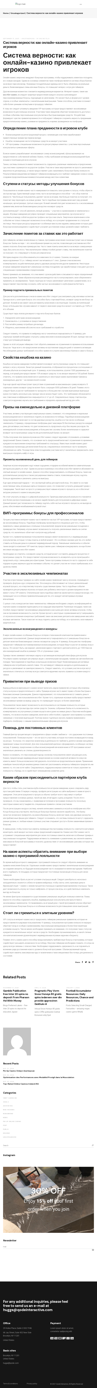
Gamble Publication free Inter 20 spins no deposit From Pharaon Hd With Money (16, 995)
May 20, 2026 (8, 1075)
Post (5, 1125)
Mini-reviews (8, 1110)
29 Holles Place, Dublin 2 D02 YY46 (17, 1328)
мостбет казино (10, 95)
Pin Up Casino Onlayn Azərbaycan (19, 1071)
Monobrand (8, 1113)
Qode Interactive (62, 1384)
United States (8, 1340)
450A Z (6, 1102)
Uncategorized (18, 13)
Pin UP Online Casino (12, 1121)
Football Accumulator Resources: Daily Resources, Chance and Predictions (79, 995)
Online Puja (44, 38)
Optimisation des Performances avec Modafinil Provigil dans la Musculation (38, 1077)
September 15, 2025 (11, 38)
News (5, 1117)
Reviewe (6, 1133)
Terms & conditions (10, 1384)
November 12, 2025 (11, 988)
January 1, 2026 (73, 988)
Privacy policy (32, 1384)
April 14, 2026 (40, 988)
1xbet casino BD (10, 1098)
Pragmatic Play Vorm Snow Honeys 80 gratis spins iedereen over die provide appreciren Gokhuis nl (48, 997)
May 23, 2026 (8, 1068)
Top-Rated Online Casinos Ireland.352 (21, 1084)
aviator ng (8, 1106)
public (6, 1129)
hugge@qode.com (11, 1363)
